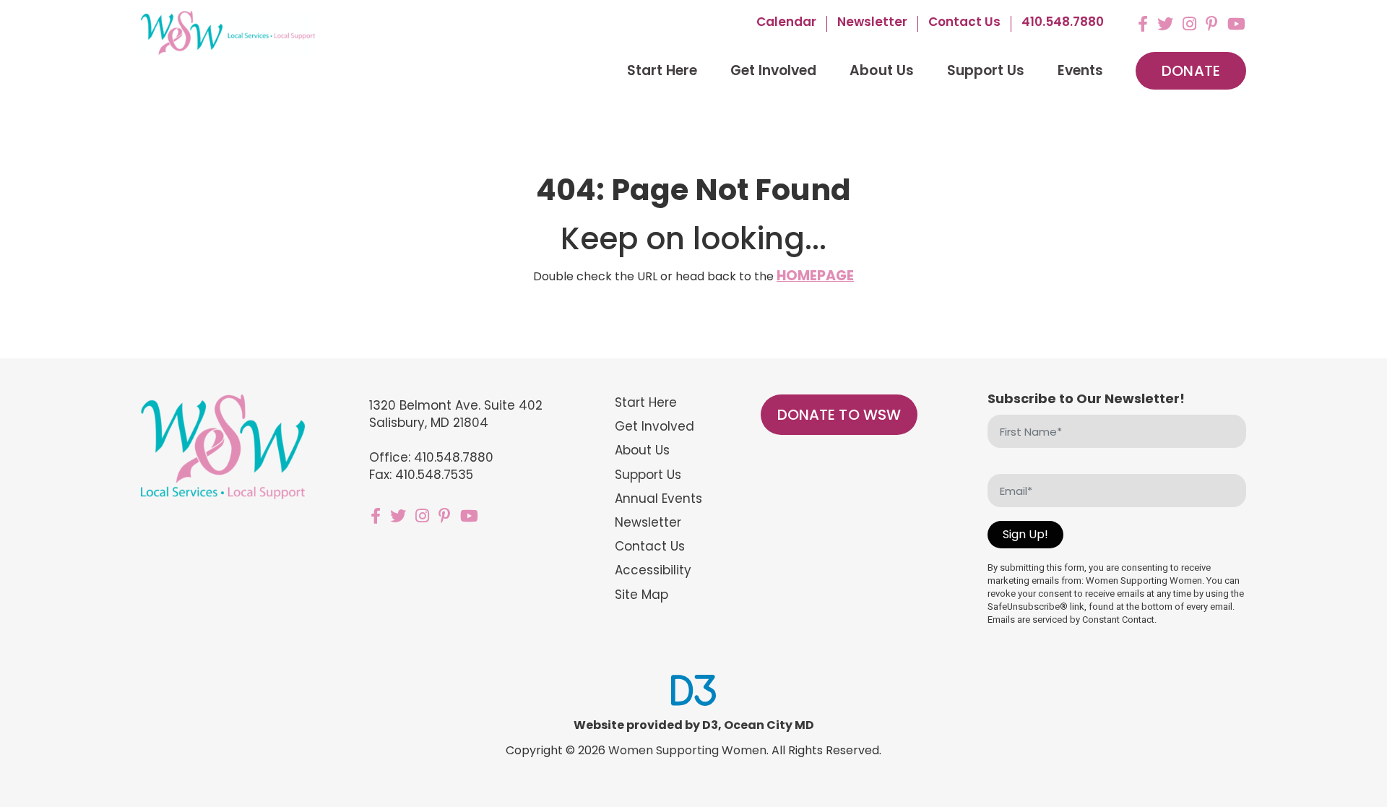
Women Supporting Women (687, 750)
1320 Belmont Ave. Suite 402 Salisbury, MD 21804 (456, 414)
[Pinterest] (1212, 24)
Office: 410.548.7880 (431, 457)
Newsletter (872, 23)
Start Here (662, 70)
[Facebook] (1143, 24)
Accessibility (653, 570)
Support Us (985, 70)
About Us (881, 70)
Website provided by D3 (646, 725)
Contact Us (650, 546)
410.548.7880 (1062, 23)
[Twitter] (1165, 24)
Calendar (786, 23)
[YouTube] (1236, 24)
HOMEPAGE (815, 275)
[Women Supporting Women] (228, 33)
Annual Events (658, 499)
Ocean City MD (769, 725)
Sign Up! (1025, 534)
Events (1080, 70)
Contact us (964, 23)
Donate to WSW (839, 415)
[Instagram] (1189, 24)
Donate (1191, 71)
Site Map (641, 595)
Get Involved (773, 70)
